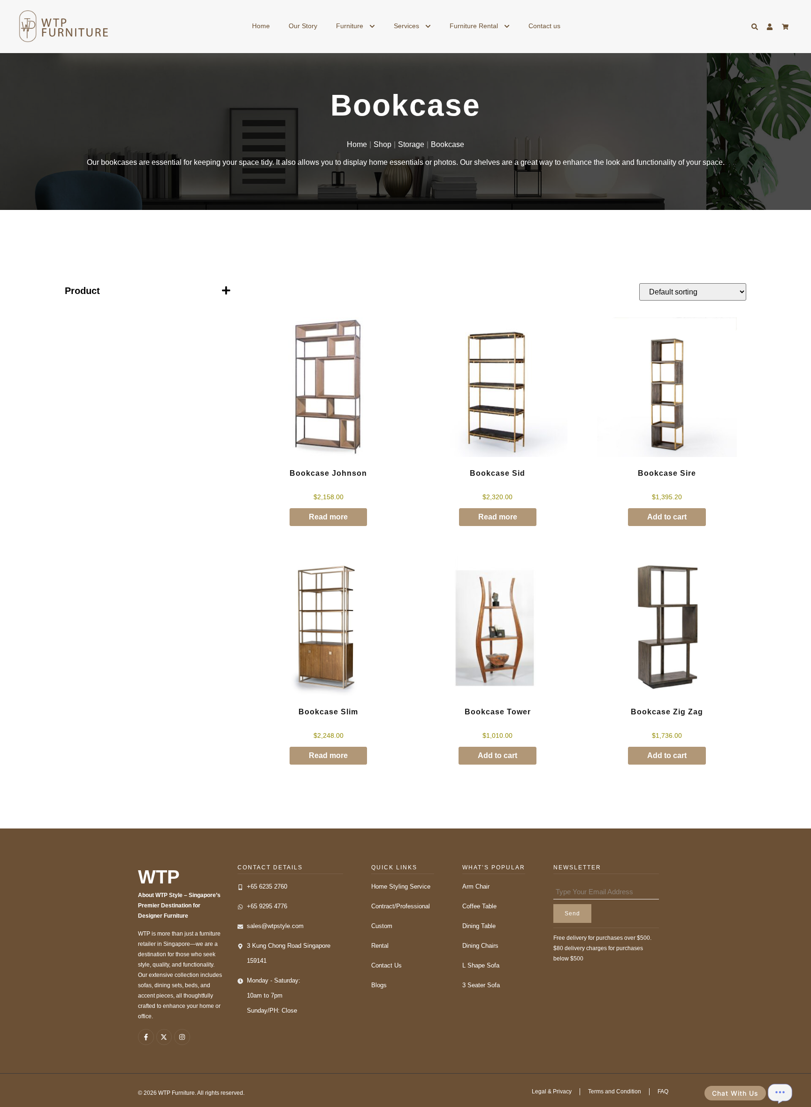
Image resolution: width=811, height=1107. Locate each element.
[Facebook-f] (146, 1037)
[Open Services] (428, 26)
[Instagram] (182, 1037)
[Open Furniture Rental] (507, 26)
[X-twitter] (164, 1037)
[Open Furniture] (372, 26)
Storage (411, 144)
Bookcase (447, 144)
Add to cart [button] (667, 517)
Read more (328, 517)
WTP (159, 877)
